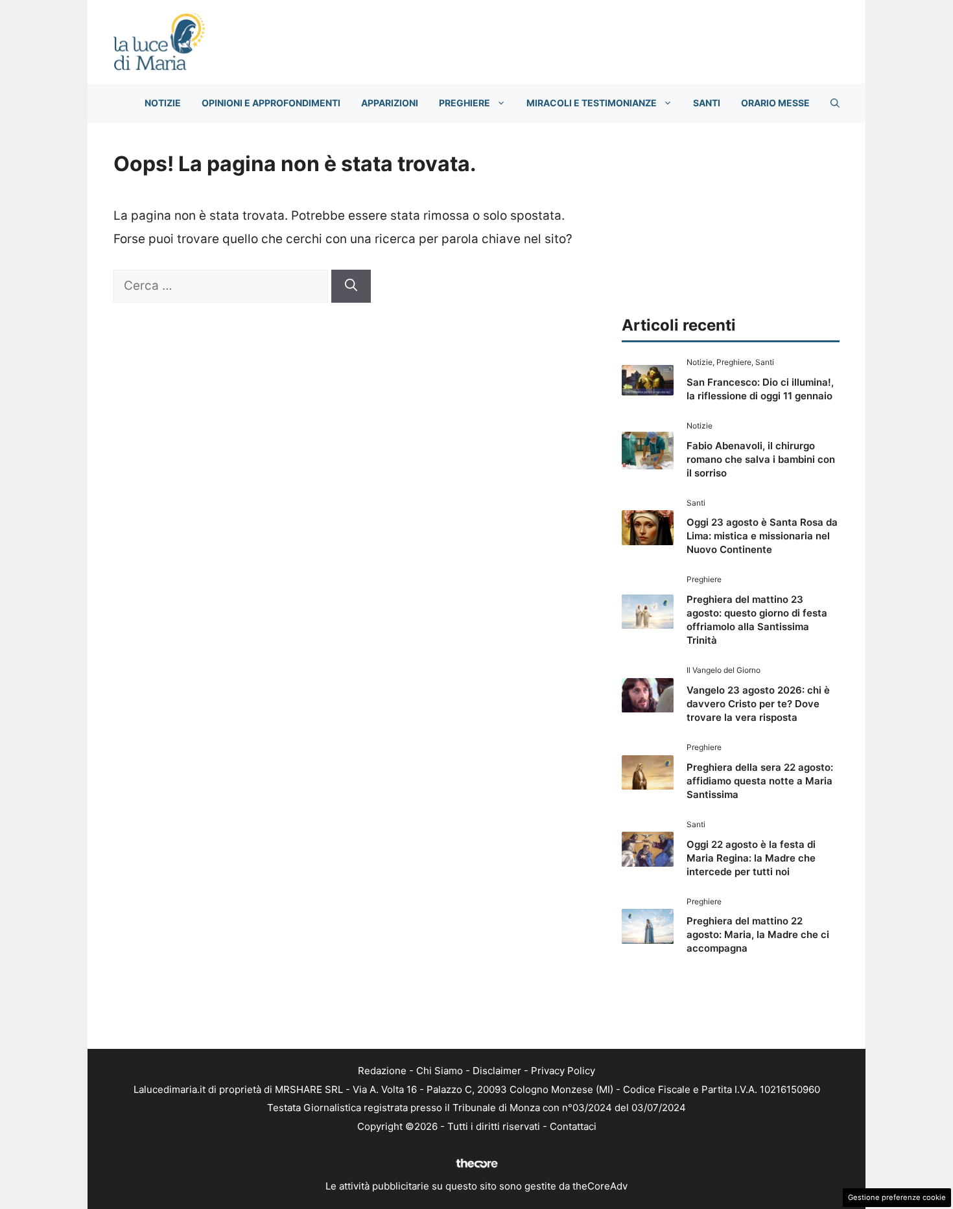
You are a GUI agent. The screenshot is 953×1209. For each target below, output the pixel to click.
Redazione (382, 1070)
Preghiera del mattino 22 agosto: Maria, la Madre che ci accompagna (758, 934)
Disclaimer (497, 1070)
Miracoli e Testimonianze (591, 102)
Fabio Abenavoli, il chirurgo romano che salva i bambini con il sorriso (761, 459)
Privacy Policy (563, 1070)
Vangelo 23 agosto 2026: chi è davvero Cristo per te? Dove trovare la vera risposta (758, 703)
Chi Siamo (439, 1070)
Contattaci (573, 1126)
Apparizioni (389, 102)
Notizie (163, 102)
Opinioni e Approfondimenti (271, 102)
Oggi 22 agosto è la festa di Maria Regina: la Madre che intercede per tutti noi (751, 858)
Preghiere (464, 102)
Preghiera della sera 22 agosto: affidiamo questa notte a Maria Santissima (760, 781)
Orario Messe (775, 102)
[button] (835, 103)
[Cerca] (351, 286)
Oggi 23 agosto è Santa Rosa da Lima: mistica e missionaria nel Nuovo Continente (762, 536)
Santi (706, 102)
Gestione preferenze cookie (897, 1197)
